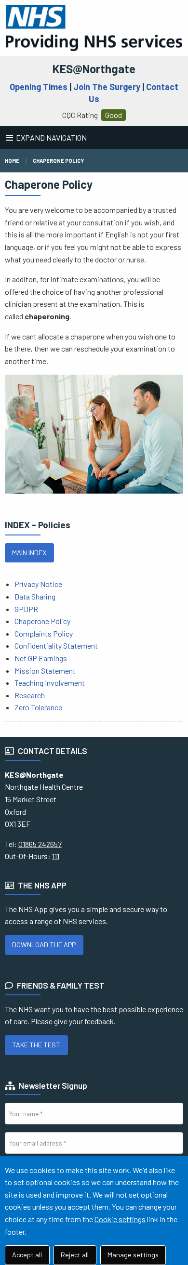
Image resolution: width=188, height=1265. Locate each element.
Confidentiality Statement (56, 645)
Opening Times (38, 86)
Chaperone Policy (58, 160)
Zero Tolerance (38, 707)
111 (55, 856)
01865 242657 (40, 843)
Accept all (27, 1255)
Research (29, 695)
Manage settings (133, 1255)
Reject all (75, 1255)
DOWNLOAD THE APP (44, 944)
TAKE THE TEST (36, 1045)
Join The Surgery (106, 86)
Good (113, 114)
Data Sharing (34, 596)
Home (12, 160)
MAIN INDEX (29, 552)
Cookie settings (120, 1219)
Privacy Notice (38, 583)
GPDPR (26, 608)
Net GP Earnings (40, 658)
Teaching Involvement (49, 682)
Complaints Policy (43, 633)
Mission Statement (45, 670)
